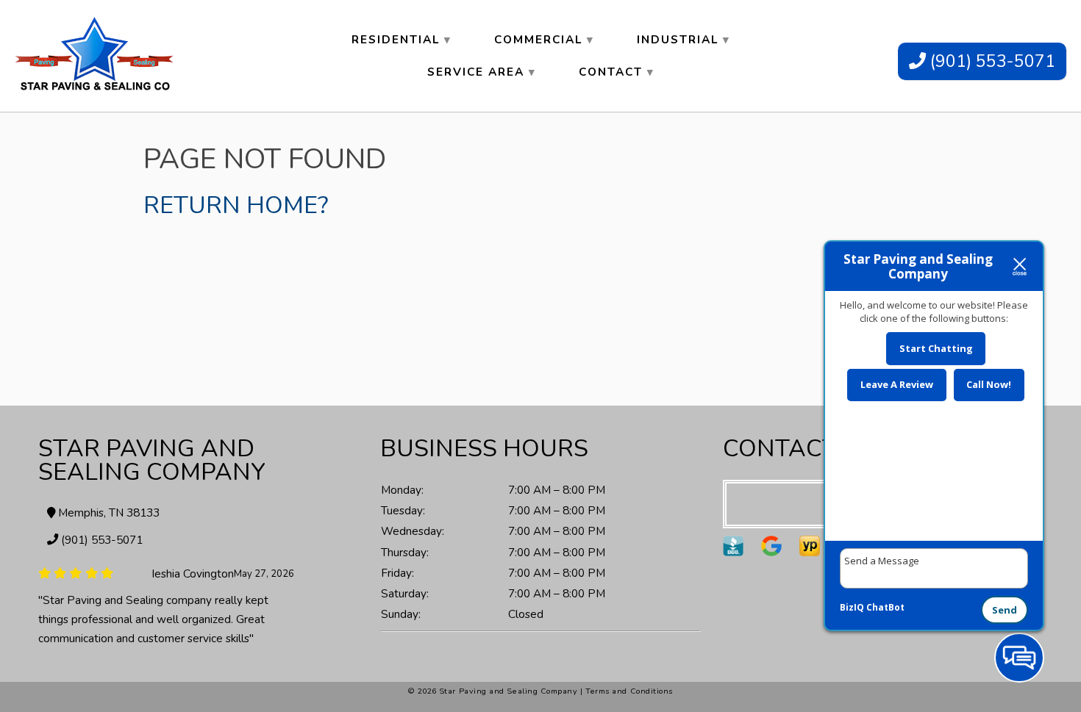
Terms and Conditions (629, 691)
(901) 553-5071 (990, 61)
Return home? (235, 205)
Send (1004, 609)
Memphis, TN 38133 (107, 512)
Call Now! (988, 384)
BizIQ (852, 607)
